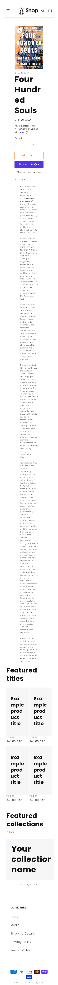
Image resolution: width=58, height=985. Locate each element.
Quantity (19, 138)
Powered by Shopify (36, 983)
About (15, 917)
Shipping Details (22, 933)
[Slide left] (21, 884)
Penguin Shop (24, 983)
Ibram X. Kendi (22, 73)
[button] (8, 10)
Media (15, 925)
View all (11, 831)
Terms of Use (20, 950)
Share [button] (21, 179)
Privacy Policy (20, 942)
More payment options (29, 172)
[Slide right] (36, 884)
